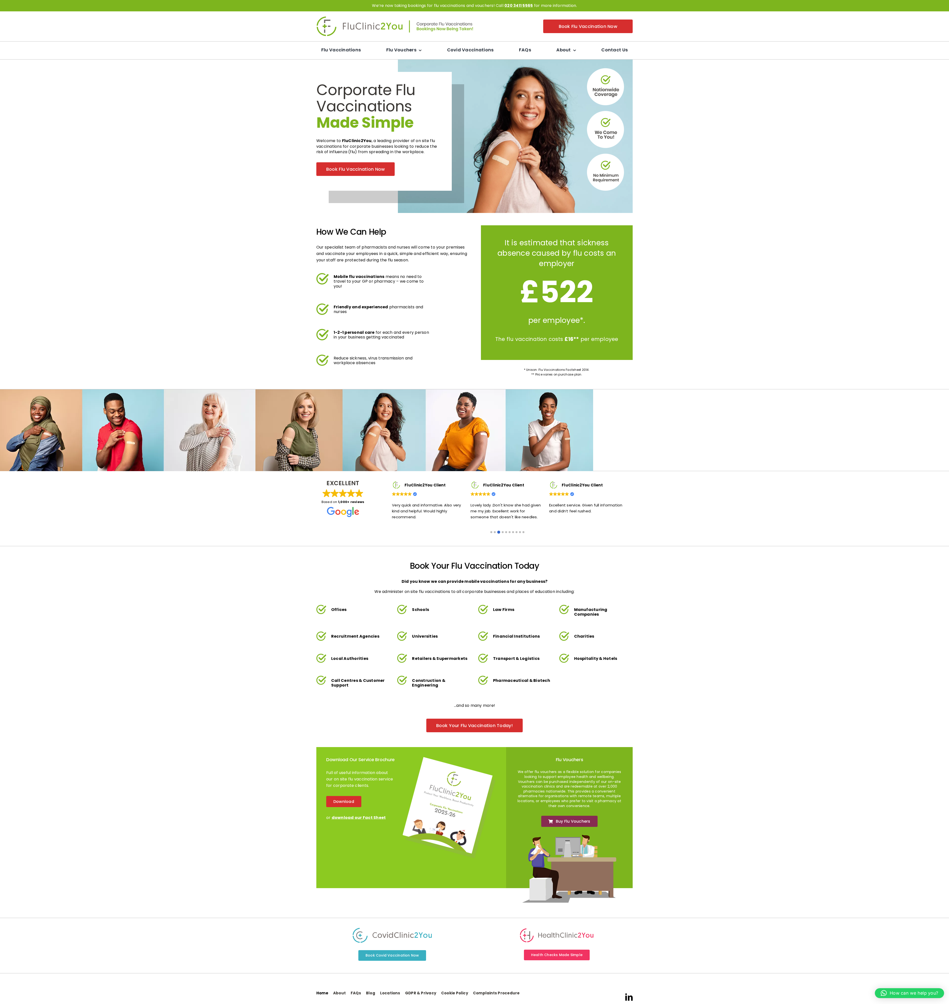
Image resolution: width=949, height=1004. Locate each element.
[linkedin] (629, 997)
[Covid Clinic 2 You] (392, 930)
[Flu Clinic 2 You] (359, 18)
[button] (491, 532)
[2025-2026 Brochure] (449, 759)
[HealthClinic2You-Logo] (556, 930)
